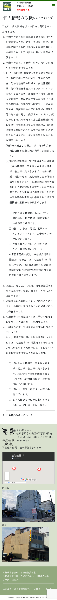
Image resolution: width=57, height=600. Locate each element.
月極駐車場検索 (10, 572)
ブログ (6, 579)
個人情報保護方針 (23, 589)
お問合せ (38, 589)
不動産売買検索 (10, 576)
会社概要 (7, 589)
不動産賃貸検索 (28, 572)
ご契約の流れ (27, 576)
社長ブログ (17, 579)
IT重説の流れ (42, 576)
